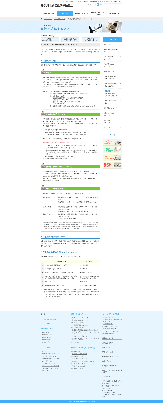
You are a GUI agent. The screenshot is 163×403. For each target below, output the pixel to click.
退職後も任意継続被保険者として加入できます (111, 93)
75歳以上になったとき (110, 108)
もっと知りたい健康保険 (109, 142)
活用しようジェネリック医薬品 (110, 157)
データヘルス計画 (77, 368)
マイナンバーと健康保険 (110, 331)
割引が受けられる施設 (79, 366)
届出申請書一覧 (114, 13)
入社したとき (108, 44)
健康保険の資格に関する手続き (111, 50)
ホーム (66, 1)
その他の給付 (76, 342)
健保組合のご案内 (48, 13)
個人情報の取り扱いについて (97, 1)
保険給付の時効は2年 (109, 329)
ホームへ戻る (112, 135)
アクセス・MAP (83, 1)
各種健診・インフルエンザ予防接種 (83, 361)
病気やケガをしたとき (81, 13)
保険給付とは (46, 339)
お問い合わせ (73, 1)
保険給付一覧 (46, 342)
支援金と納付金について (110, 326)
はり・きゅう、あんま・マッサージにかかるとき (85, 332)
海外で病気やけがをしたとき (81, 325)
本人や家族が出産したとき (108, 121)
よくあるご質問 (107, 343)
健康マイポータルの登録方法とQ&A (112, 371)
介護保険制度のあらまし (110, 333)
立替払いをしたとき (78, 322)
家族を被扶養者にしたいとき (109, 58)
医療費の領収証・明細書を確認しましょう (112, 320)
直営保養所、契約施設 (108, 165)
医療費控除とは (108, 324)
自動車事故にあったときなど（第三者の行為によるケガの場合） (85, 339)
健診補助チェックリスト (79, 356)
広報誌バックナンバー (110, 366)
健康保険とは (46, 332)
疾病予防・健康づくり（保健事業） (98, 13)
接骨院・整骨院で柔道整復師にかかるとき (85, 330)
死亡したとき (108, 127)
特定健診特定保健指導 (108, 150)
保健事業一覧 (76, 351)
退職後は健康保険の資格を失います (50, 39)
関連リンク (110, 1)
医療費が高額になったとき (80, 320)
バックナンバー (46, 323)
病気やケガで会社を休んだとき (81, 336)
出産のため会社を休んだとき (109, 114)
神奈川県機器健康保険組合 (57, 5)
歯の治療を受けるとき (79, 327)
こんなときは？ (65, 13)
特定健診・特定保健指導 (79, 354)
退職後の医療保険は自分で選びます (70, 39)
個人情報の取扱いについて (111, 356)
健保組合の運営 (46, 337)
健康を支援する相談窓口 (79, 363)
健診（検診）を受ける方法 (80, 358)
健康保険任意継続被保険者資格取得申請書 (66, 91)
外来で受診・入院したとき (80, 317)
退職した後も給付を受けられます (91, 39)
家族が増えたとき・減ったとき (110, 65)
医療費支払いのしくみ (110, 317)
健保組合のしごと (47, 334)
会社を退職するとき (59, 19)
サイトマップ (118, 1)
